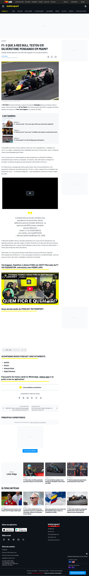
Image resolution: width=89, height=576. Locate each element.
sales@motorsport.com (8, 558)
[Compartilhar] (48, 57)
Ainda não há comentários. (30, 422)
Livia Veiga (4, 56)
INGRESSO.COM (19, 2)
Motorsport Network (38, 573)
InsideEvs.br (51, 528)
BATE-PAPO (74, 2)
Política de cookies (44, 570)
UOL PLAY (46, 2)
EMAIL (83, 2)
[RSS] (23, 539)
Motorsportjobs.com (53, 534)
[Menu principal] (3, 6)
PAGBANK (34, 2)
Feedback (4, 549)
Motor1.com (51, 531)
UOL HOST (27, 2)
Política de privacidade (56, 570)
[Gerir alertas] (41, 398)
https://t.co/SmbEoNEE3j (30, 230)
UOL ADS (53, 2)
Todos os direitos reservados (53, 573)
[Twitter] (23, 398)
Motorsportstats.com (54, 540)
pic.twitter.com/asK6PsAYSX (30, 233)
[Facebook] (19, 398)
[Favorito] (52, 57)
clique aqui (44, 376)
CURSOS (40, 2)
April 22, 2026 (39, 235)
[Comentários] (56, 57)
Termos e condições (32, 570)
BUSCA (66, 2)
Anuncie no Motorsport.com (9, 552)
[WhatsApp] (27, 398)
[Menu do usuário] (85, 6)
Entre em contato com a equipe (10, 555)
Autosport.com (52, 537)
